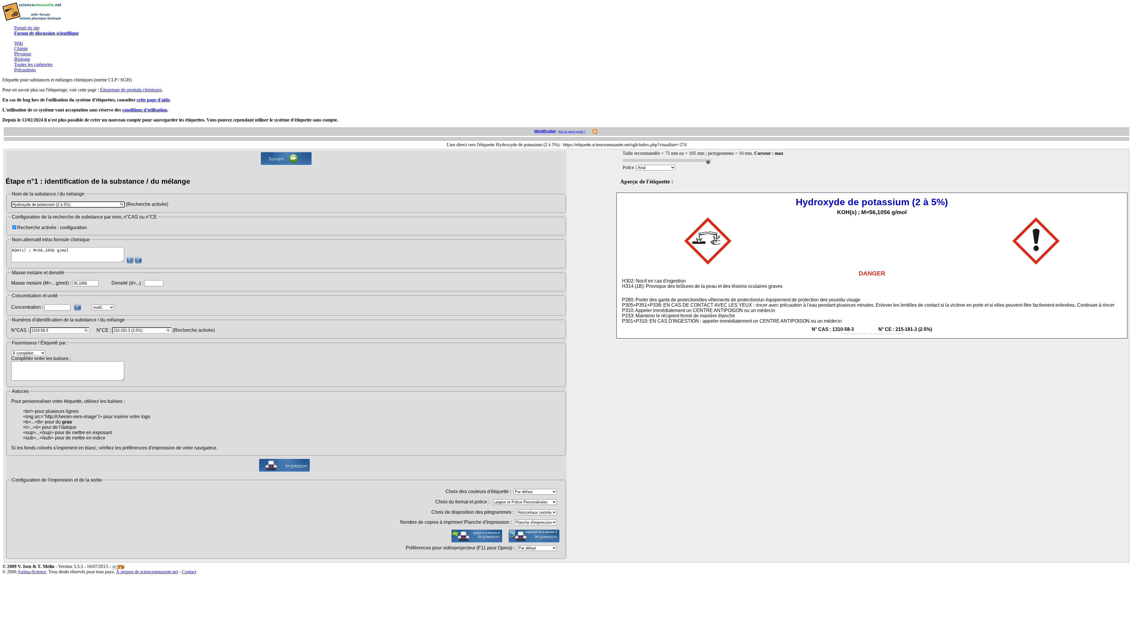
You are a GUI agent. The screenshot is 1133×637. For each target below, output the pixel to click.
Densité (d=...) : (127, 282)
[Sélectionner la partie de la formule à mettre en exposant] (138, 259)
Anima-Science (31, 571)
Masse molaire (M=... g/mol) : (41, 282)
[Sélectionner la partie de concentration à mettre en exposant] (77, 307)
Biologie (22, 59)
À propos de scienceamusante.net (147, 571)
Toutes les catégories (33, 64)
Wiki (18, 43)
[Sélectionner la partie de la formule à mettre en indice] (130, 259)
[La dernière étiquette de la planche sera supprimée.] (534, 536)
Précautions (25, 69)
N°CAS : (20, 330)
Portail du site (27, 27)
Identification (545, 131)
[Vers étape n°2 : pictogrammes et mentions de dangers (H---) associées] (286, 158)
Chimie (21, 48)
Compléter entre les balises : (41, 358)
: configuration (72, 227)
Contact (189, 571)
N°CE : (103, 330)
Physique (22, 53)
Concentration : (27, 307)
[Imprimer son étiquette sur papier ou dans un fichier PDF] (284, 465)
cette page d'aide (153, 99)
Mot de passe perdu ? (572, 131)
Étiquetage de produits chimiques (131, 89)
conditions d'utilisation (144, 109)
